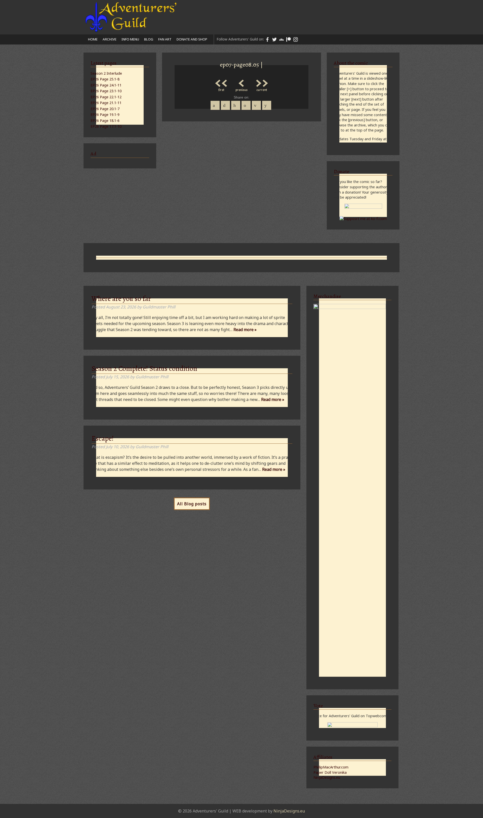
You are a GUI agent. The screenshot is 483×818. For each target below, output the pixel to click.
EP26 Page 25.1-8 (105, 79)
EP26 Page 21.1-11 (106, 102)
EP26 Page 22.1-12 (106, 97)
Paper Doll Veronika (330, 772)
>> (261, 82)
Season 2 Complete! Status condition (144, 368)
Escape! (103, 438)
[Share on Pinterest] (235, 105)
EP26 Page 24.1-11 (106, 85)
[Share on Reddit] (266, 105)
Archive (109, 39)
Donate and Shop (192, 39)
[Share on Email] (256, 105)
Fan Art (165, 39)
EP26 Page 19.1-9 (105, 114)
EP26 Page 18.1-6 (105, 120)
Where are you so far (121, 298)
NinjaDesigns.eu (326, 777)
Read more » (245, 329)
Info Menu (130, 39)
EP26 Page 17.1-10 (106, 126)
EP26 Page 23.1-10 (106, 90)
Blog (148, 39)
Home (93, 39)
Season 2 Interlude (106, 73)
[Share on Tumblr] (246, 105)
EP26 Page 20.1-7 (105, 108)
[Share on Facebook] (215, 105)
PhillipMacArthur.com (330, 767)
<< (221, 82)
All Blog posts (192, 504)
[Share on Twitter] (225, 105)
